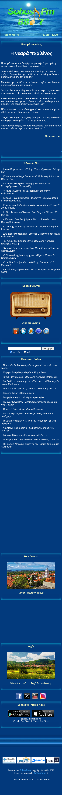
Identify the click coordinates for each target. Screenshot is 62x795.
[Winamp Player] (31, 334)
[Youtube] (35, 698)
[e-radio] (38, 762)
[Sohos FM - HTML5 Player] (15, 334)
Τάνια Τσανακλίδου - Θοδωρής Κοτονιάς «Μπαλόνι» (30, 377)
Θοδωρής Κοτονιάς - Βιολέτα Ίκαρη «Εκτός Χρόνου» (31, 439)
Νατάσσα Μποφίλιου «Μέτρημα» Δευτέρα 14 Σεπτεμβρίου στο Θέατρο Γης (26, 185)
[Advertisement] (31, 503)
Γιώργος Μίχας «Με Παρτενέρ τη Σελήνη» (25, 435)
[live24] (24, 762)
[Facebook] (19, 698)
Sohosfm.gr (25, 770)
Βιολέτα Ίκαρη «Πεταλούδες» (18, 393)
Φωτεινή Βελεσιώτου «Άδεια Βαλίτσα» (23, 409)
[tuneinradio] (53, 762)
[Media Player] (23, 334)
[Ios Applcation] (43, 716)
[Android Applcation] (19, 716)
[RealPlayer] (38, 334)
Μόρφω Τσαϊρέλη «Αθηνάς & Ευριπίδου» (24, 372)
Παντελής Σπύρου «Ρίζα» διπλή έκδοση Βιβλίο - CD (30, 388)
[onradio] (9, 762)
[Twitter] (27, 698)
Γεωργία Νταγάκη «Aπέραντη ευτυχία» (23, 397)
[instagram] (43, 698)
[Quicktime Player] (46, 334)
